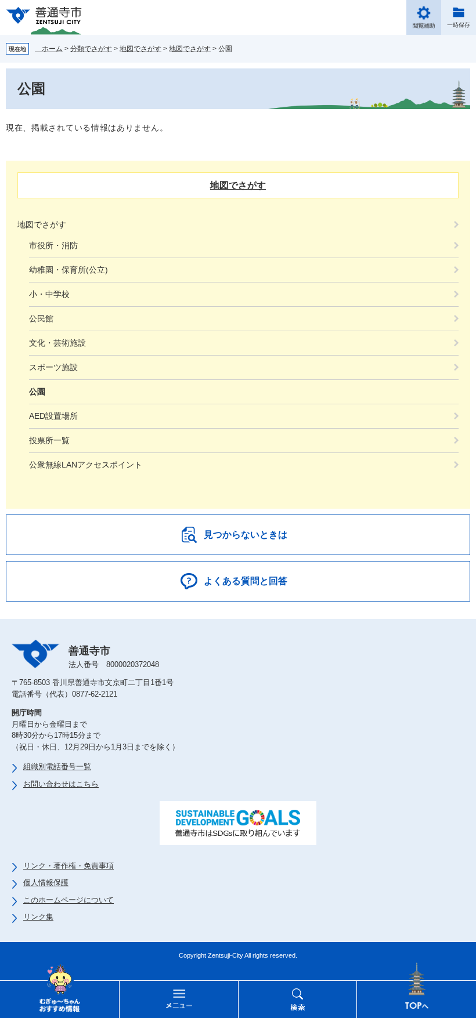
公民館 (41, 318)
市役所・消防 (53, 245)
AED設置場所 (53, 416)
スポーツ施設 (53, 367)
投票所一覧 (49, 440)
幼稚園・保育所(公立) (68, 269)
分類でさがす (91, 49)
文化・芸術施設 (57, 342)
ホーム (49, 49)
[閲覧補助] (423, 17)
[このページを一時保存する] (458, 17)
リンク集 (38, 916)
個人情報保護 (45, 882)
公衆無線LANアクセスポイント (85, 464)
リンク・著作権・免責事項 (68, 865)
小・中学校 (49, 294)
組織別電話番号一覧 (57, 766)
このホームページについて (68, 900)
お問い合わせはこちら (61, 784)
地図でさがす (140, 49)
